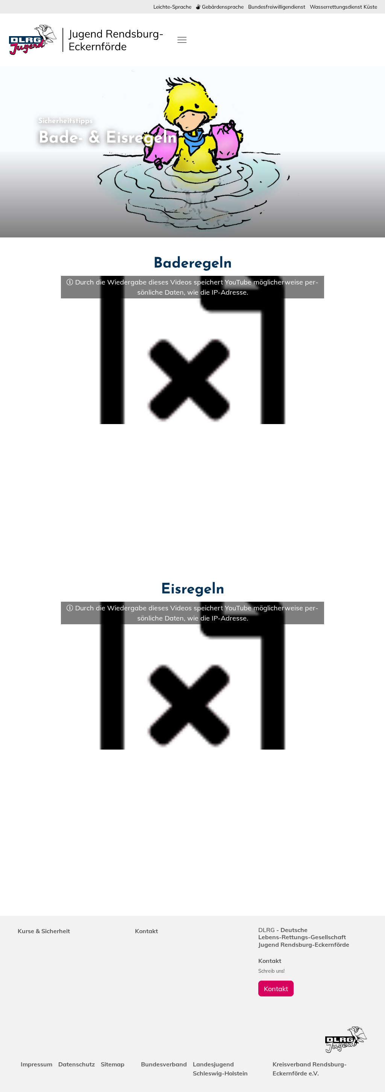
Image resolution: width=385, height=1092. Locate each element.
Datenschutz (76, 1064)
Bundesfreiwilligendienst (276, 6)
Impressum (36, 1064)
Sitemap (112, 1064)
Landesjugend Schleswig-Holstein (220, 1068)
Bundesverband (164, 1064)
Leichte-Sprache (172, 6)
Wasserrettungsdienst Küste (343, 6)
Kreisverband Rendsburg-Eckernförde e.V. (310, 1068)
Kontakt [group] (276, 988)
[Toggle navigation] (182, 40)
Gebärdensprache (222, 6)
